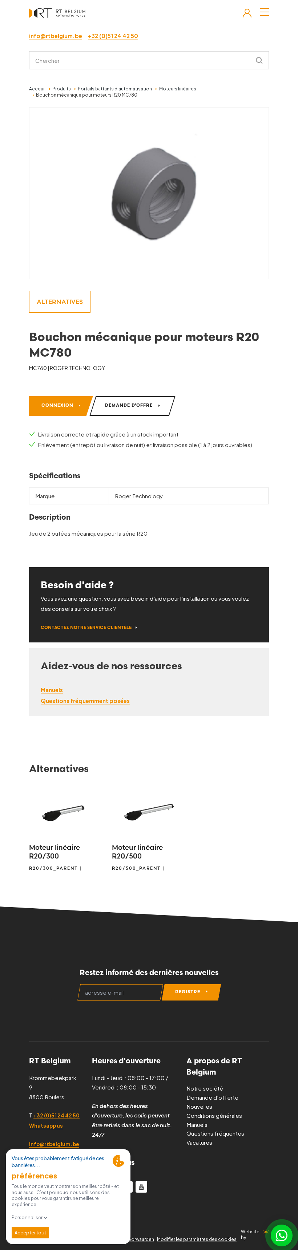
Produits (61, 89)
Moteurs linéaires (177, 89)
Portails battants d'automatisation (115, 89)
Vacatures (199, 1142)
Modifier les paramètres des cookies (197, 1239)
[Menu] (264, 12)
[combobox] (149, 60)
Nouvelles (199, 1106)
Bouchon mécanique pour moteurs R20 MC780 (86, 95)
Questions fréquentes (215, 1133)
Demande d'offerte (212, 1097)
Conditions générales (214, 1115)
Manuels (197, 1124)
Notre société (204, 1088)
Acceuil (37, 89)
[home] (57, 13)
